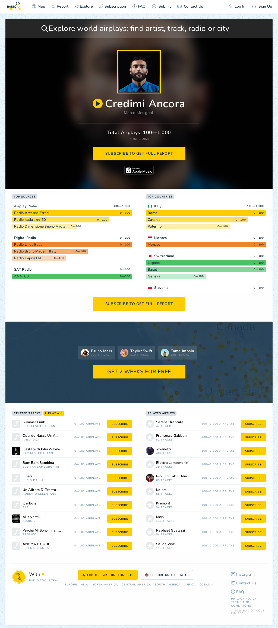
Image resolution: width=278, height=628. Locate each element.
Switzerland (164, 256)
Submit (164, 6)
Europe (71, 585)
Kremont (163, 503)
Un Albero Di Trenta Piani (44, 489)
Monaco (160, 237)
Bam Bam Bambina (38, 462)
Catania (154, 219)
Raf (26, 507)
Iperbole (29, 503)
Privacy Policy (244, 599)
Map (41, 6)
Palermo (155, 226)
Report (62, 6)
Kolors (161, 489)
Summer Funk (34, 422)
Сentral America (136, 585)
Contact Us (193, 6)
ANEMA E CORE (36, 544)
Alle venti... (32, 517)
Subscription (115, 6)
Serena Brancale (37, 548)
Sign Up (264, 6)
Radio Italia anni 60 (30, 219)
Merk (160, 517)
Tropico (30, 534)
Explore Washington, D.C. (110, 575)
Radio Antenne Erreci (31, 213)
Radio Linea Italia (28, 244)
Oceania (207, 585)
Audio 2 (29, 521)
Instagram (245, 574)
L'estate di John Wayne (41, 449)
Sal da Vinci (165, 544)
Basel (152, 269)
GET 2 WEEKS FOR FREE (139, 371)
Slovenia (161, 287)
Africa (190, 585)
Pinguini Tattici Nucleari (175, 476)
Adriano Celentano (40, 494)
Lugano (154, 262)
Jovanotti (163, 449)
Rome (152, 213)
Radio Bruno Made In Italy (35, 251)
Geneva (154, 276)
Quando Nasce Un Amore (43, 435)
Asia (84, 585)
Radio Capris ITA (28, 258)
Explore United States (169, 575)
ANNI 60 (21, 276)
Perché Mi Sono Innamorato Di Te (49, 530)
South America (167, 585)
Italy (158, 206)
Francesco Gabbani (39, 426)
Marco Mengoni (138, 112)
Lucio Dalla (33, 480)
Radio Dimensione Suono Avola (39, 226)
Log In (239, 6)
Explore (86, 6)
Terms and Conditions (241, 604)
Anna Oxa (31, 439)
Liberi (27, 476)
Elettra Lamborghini (41, 466)
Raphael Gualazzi (38, 453)
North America (105, 585)
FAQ (142, 6)
